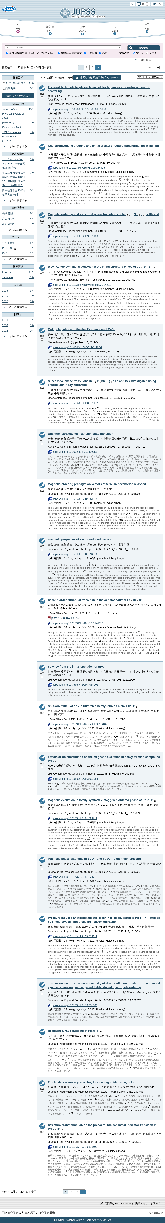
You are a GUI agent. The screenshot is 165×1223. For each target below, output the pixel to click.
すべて (18, 26)
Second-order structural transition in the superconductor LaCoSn (95, 600)
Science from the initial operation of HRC (76, 666)
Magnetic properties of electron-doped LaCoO (79, 539)
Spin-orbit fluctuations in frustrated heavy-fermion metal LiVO (91, 706)
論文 (82, 29)
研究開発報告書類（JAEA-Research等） (32, 53)
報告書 (50, 28)
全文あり (154, 53)
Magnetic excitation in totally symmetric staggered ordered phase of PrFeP (100, 800)
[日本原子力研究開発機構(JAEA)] (9, 10)
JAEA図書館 (156, 1213)
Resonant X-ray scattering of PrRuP (73, 1030)
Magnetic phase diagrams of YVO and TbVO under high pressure (95, 858)
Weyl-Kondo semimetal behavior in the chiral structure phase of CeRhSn (100, 266)
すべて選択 (47, 77)
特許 (147, 26)
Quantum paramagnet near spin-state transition (80, 433)
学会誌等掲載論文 (71, 53)
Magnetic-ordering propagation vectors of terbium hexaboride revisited (97, 484)
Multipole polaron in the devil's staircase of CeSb (81, 329)
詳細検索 (146, 59)
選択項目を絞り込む (18, 95)
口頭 (115, 28)
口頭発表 (92, 53)
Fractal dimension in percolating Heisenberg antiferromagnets (91, 1082)
